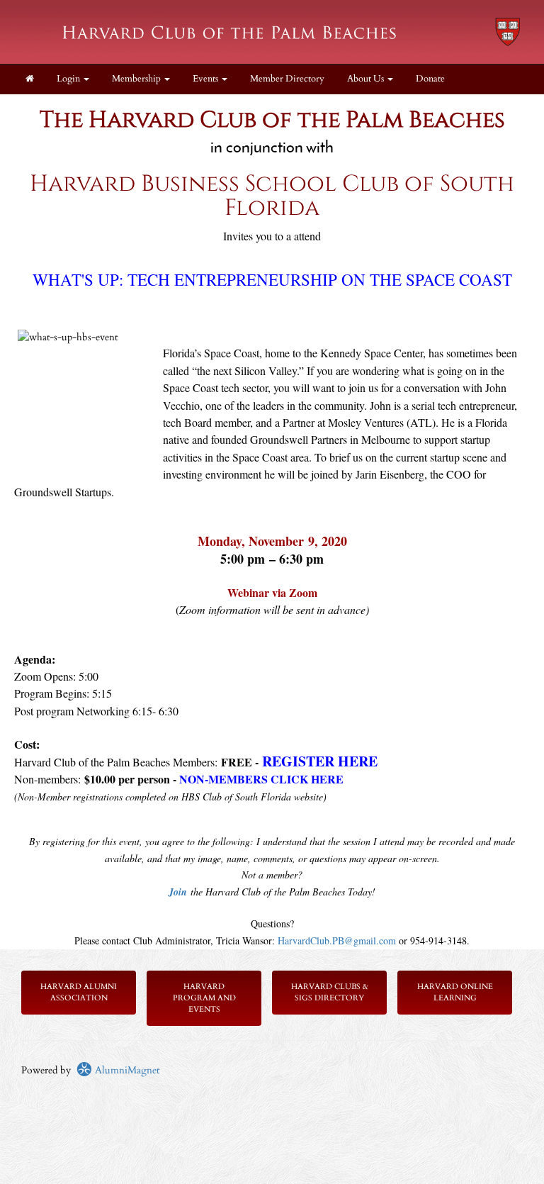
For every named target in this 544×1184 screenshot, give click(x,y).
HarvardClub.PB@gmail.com (337, 940)
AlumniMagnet (125, 1070)
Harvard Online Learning (455, 992)
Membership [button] (137, 79)
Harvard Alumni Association (78, 992)
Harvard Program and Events (204, 998)
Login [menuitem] (69, 79)
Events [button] (206, 79)
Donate (430, 79)
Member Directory (287, 79)
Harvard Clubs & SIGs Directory (329, 992)
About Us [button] (366, 79)
